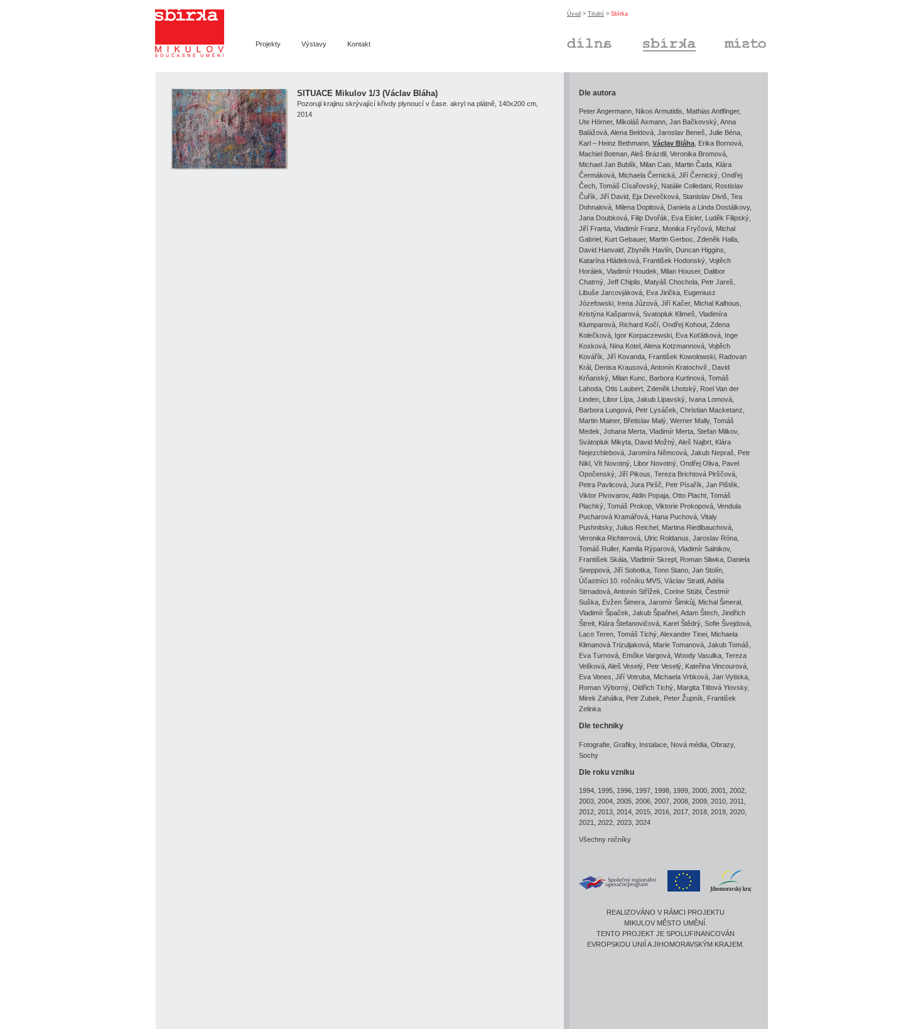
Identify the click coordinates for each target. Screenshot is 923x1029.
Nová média (689, 744)
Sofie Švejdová (727, 623)
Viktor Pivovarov (604, 495)
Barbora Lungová (605, 410)
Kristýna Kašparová (609, 314)
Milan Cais (655, 164)
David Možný (655, 442)
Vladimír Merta (671, 431)
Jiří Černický (698, 175)
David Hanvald (601, 250)
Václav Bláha (673, 143)
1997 (642, 790)
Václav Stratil (684, 581)
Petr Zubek (643, 698)
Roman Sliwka (701, 559)
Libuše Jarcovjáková (610, 292)
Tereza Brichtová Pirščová (694, 474)
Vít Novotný (612, 463)
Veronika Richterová (609, 538)
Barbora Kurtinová (676, 378)
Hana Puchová (674, 516)
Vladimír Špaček (604, 613)
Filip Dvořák (649, 218)
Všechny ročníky (605, 839)
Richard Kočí (639, 324)
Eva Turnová (598, 655)
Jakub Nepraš (712, 452)
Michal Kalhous (717, 303)
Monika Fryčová (687, 228)
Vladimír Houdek (632, 271)
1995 (605, 790)
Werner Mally (690, 420)
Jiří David (614, 196)
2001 (718, 790)
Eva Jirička (663, 292)
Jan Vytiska (730, 677)
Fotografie (594, 744)
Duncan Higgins (700, 250)
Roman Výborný (604, 687)
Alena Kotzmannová (674, 346)
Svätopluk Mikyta (605, 442)
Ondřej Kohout (684, 324)
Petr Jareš (717, 282)
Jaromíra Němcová (657, 452)
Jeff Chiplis (623, 282)
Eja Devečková (655, 196)
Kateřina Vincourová (716, 666)
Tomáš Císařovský (628, 186)
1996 (624, 790)
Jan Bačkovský (693, 122)
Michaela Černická (646, 175)
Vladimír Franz (636, 228)
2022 (605, 822)
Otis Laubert (624, 388)
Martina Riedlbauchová (696, 527)
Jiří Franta (594, 228)
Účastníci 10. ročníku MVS (620, 581)
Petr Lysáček (655, 410)
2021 (586, 822)
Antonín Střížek (637, 591)
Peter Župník (683, 698)
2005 (624, 801)
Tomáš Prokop (629, 506)
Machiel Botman (603, 154)
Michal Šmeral (719, 602)
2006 (642, 801)
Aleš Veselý (625, 666)
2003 (586, 801)
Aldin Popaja (650, 495)
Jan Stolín (707, 570)
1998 (661, 790)
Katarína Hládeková (609, 260)
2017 (680, 812)
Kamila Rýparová (648, 548)
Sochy (588, 755)
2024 (642, 822)
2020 (737, 812)
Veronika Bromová (698, 154)
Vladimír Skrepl (653, 559)
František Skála (603, 559)
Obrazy (722, 744)
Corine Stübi (682, 591)
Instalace (653, 744)
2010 (718, 801)
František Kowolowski (682, 356)
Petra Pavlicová (603, 484)
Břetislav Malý (644, 420)
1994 (586, 790)
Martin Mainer (599, 420)
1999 (680, 790)
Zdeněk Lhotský (671, 388)
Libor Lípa (618, 399)
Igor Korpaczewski (643, 335)
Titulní (596, 14)
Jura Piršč (646, 484)
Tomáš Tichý (637, 634)
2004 (605, 801)
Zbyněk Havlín (649, 250)
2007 (661, 801)
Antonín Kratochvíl (679, 367)
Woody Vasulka (697, 655)
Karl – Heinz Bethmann (614, 143)
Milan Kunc (628, 378)
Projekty (268, 44)
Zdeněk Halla (717, 239)
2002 (737, 790)
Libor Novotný (655, 463)
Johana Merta (624, 431)
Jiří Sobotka (631, 570)
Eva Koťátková (698, 335)
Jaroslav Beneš (681, 132)
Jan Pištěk (722, 484)
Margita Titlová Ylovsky (712, 687)
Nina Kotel (625, 346)
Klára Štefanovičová (628, 623)
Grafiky (624, 744)
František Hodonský (674, 260)
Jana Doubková (603, 218)
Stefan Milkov (717, 431)
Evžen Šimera (623, 602)
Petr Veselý (664, 666)
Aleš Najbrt (694, 442)
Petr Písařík (684, 484)
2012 (586, 812)
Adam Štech (699, 613)
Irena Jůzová (637, 303)
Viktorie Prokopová (684, 506)
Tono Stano (671, 570)
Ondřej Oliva (699, 463)
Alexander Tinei (683, 634)
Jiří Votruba (632, 677)
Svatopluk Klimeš (669, 314)
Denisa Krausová (621, 367)
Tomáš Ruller (598, 548)
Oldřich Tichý (652, 687)
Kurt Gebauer (625, 239)
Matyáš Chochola (671, 282)
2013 (605, 812)
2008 (680, 801)
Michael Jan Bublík (607, 164)
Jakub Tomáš (728, 645)
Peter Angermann (605, 111)
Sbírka (653, 41)
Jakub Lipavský (661, 399)
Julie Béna (724, 132)
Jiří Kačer (675, 303)
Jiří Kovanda (626, 356)
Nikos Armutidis (659, 111)
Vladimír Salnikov (704, 548)
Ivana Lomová (710, 399)
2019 (718, 812)
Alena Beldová (632, 132)
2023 (624, 822)
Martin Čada (693, 164)
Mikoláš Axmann (641, 122)
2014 (624, 812)
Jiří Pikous (634, 474)
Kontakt (358, 44)
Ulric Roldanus (666, 538)
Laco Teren (596, 634)
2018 (699, 812)
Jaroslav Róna (715, 538)
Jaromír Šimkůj (671, 602)
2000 (699, 790)
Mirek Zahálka (600, 698)
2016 (661, 812)
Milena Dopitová (639, 207)
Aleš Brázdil (648, 154)
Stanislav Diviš (705, 196)
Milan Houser (680, 271)
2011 (737, 801)
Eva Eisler (686, 218)
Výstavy (314, 44)
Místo (732, 41)
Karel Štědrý (682, 623)
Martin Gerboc (671, 239)
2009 (699, 801)
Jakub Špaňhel (654, 613)
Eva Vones (595, 677)
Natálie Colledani (686, 186)
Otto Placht (689, 495)
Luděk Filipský (727, 218)
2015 (642, 812)
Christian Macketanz (711, 410)
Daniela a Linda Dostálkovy (708, 207)
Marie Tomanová (678, 645)
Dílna (575, 41)
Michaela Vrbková (681, 677)
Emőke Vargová (646, 655)
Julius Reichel (637, 527)
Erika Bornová (720, 143)
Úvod (574, 14)
